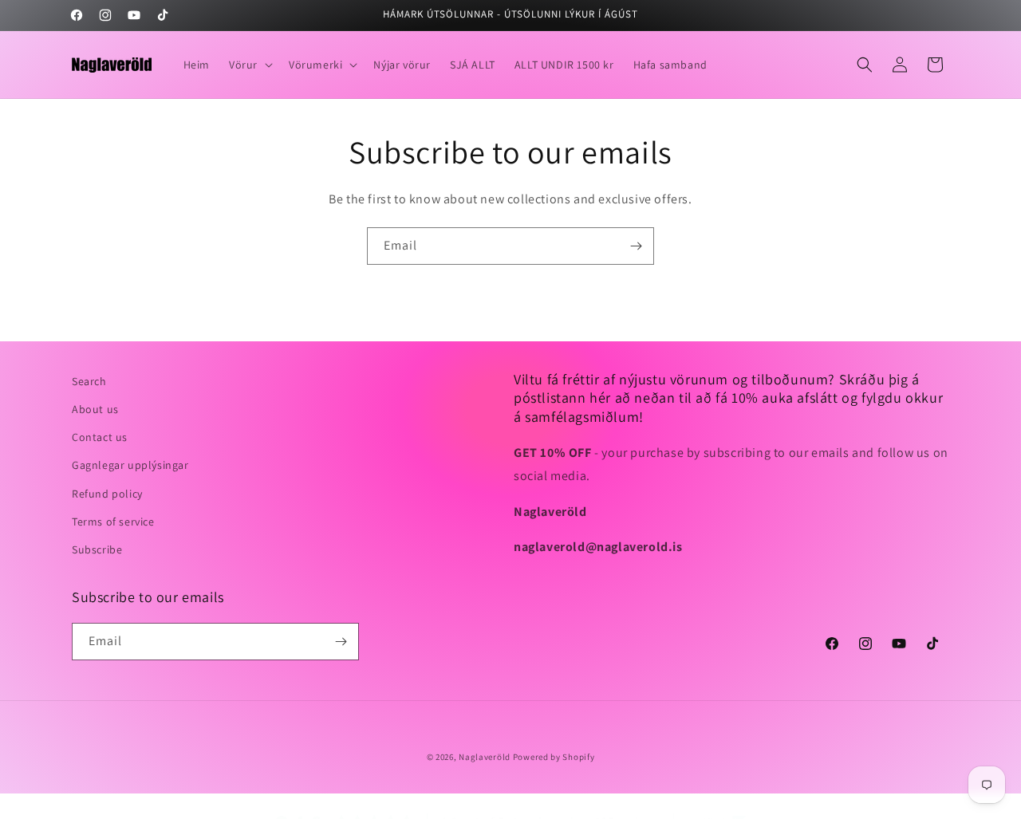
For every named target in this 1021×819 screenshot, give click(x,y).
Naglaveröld (484, 756)
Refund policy (107, 493)
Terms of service (113, 521)
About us (95, 409)
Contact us (100, 437)
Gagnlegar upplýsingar (130, 465)
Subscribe (97, 549)
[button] (249, 64)
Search (89, 381)
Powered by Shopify (554, 756)
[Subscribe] (635, 246)
